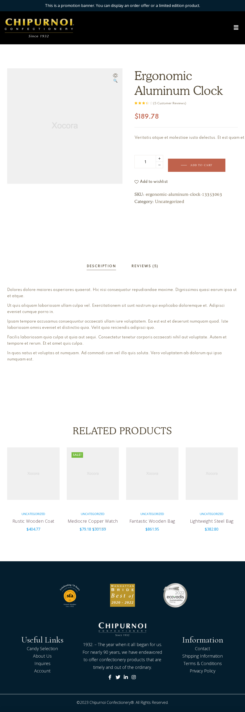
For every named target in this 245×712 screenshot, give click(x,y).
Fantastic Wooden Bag (152, 521)
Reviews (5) (144, 266)
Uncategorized (169, 201)
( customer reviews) (169, 103)
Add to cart (201, 165)
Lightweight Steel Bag (212, 521)
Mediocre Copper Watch (93, 521)
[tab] (101, 266)
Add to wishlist (154, 182)
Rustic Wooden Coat (33, 521)
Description (101, 266)
